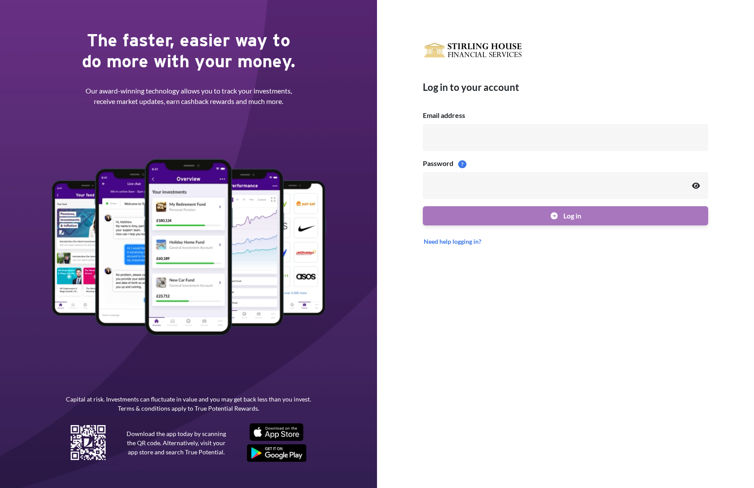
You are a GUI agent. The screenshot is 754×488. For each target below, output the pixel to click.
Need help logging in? (452, 241)
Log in (571, 215)
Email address (444, 115)
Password (443, 163)
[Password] (696, 185)
